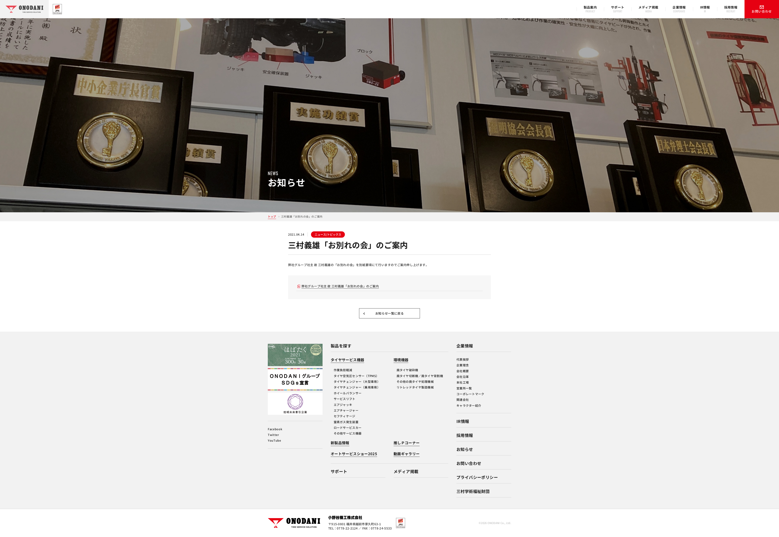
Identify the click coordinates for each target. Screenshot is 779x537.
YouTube (274, 440)
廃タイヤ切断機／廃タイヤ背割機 (420, 376)
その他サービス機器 (348, 433)
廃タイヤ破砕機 (407, 370)
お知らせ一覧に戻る (389, 313)
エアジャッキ (343, 404)
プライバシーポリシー (477, 477)
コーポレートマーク (470, 394)
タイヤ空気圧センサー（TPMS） (356, 376)
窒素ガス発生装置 (346, 422)
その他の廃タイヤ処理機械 (415, 381)
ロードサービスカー (348, 427)
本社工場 (462, 382)
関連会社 (462, 399)
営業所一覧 (464, 388)
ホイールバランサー (348, 393)
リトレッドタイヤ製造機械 (415, 387)
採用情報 (464, 435)
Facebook (275, 429)
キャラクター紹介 (468, 405)
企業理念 (462, 365)
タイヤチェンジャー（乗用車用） (357, 387)
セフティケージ (344, 416)
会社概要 (462, 371)
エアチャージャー (346, 410)
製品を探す (341, 346)
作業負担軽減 (343, 370)
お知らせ (464, 449)
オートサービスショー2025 (354, 453)
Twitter (273, 435)
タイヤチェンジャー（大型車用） (357, 381)
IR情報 (462, 421)
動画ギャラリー (407, 453)
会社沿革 (462, 376)
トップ (272, 216)
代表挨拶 (462, 359)
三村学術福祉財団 (473, 491)
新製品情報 (340, 442)
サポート (339, 471)
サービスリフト (344, 399)
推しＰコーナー (407, 442)
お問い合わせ (468, 463)
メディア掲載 (406, 471)
